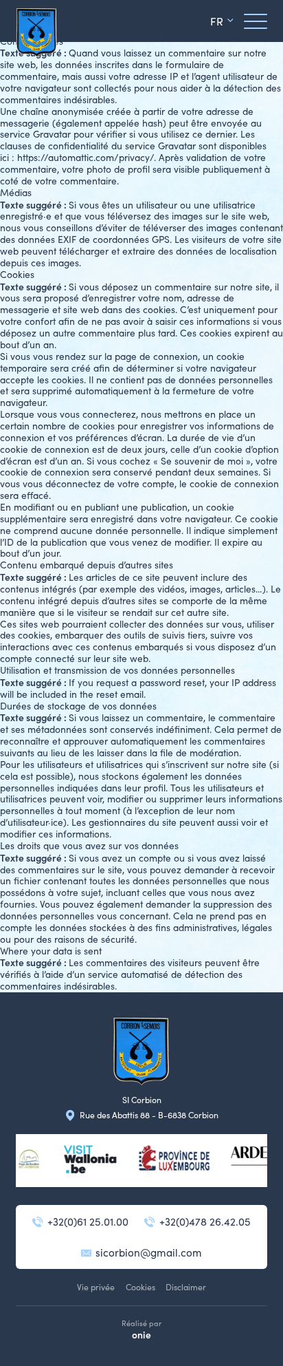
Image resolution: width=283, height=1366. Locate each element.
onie (141, 1334)
